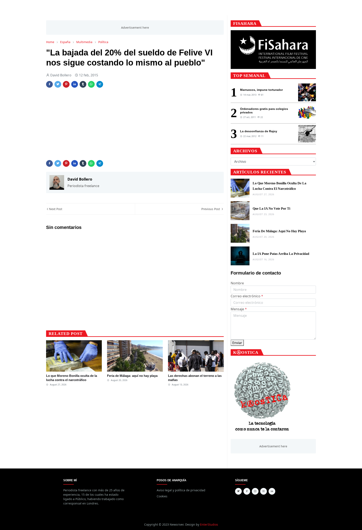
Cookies (162, 496)
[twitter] (238, 491)
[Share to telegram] (99, 84)
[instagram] (255, 491)
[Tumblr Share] (83, 84)
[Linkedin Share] (74, 84)
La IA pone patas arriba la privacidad (281, 253)
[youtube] (263, 491)
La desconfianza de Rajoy (258, 131)
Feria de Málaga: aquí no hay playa (132, 375)
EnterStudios (209, 524)
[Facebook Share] (49, 84)
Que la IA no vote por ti (271, 208)
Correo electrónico (247, 296)
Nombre (237, 283)
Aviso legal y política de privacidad (181, 490)
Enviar (237, 342)
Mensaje (239, 309)
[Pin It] (66, 84)
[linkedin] (272, 491)
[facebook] (246, 491)
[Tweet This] (57, 84)
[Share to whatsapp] (91, 84)
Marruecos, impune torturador (261, 89)
